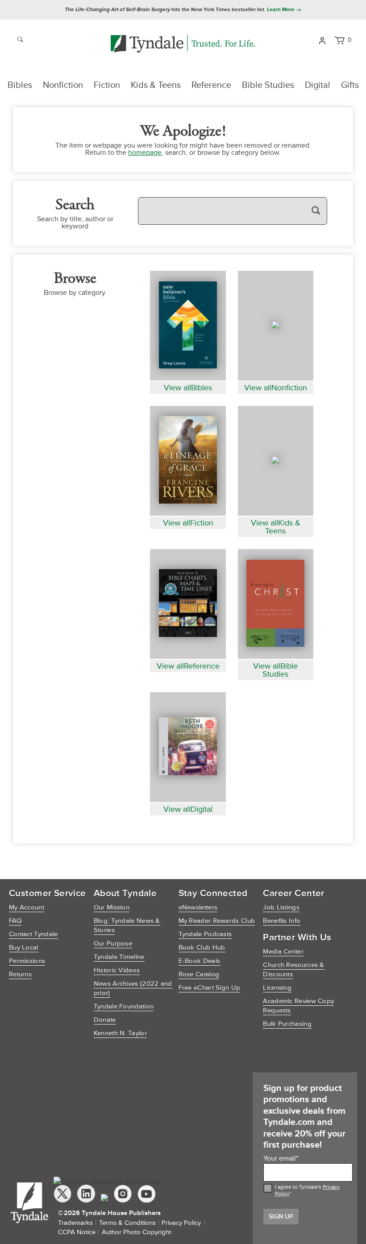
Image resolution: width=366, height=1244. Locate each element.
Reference (211, 85)
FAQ (15, 921)
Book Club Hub (202, 947)
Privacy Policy (181, 1223)
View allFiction (188, 523)
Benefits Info (281, 921)
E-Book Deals (199, 961)
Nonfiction (63, 85)
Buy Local (23, 947)
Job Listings (281, 907)
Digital (317, 85)
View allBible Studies (275, 670)
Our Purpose (113, 943)
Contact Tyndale (33, 934)
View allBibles (188, 388)
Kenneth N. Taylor (120, 1033)
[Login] (322, 39)
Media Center (283, 951)
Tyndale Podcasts (205, 934)
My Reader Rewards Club (217, 921)
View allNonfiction (275, 388)
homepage (145, 152)
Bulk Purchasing (287, 1024)
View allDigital (187, 809)
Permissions (27, 961)
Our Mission (111, 907)
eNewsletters (198, 907)
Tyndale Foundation (124, 1006)
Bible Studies (268, 85)
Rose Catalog (199, 974)
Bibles (20, 85)
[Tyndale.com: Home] (183, 44)
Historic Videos (117, 970)
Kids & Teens (156, 85)
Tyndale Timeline (119, 957)
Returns (20, 974)
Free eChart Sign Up (210, 988)
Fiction (107, 85)
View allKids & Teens (275, 527)
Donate (105, 1020)
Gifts (350, 85)
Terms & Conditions (127, 1223)
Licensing (277, 988)
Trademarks (75, 1223)
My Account (26, 907)
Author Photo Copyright (136, 1232)
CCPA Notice (77, 1232)
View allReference (188, 666)
